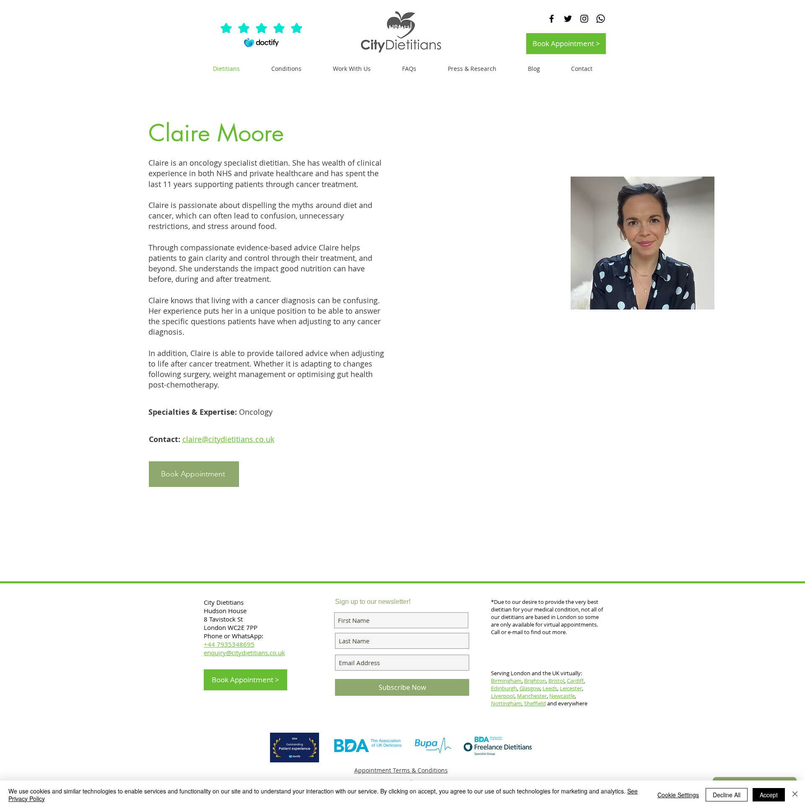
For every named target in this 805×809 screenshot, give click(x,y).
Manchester (532, 696)
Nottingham (506, 703)
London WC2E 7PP (230, 627)
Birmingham (506, 680)
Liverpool (502, 696)
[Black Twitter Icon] (568, 18)
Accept (769, 795)
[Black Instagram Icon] (584, 18)
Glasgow (529, 688)
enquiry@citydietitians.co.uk (244, 652)
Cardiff (575, 680)
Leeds (550, 688)
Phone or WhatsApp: (233, 636)
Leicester (571, 688)
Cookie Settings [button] (678, 795)
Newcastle (562, 696)
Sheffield (535, 703)
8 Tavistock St (223, 619)
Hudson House (226, 610)
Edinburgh (504, 688)
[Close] (795, 794)
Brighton (535, 680)
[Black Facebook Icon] (551, 18)
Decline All (726, 795)
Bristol (556, 680)
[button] (351, 68)
